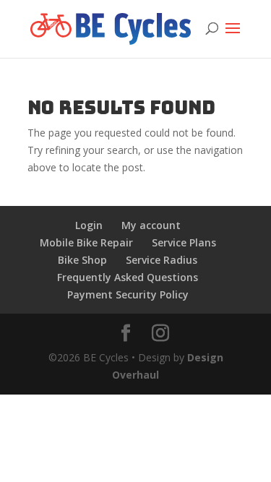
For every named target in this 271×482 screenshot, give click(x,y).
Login (89, 225)
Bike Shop (82, 260)
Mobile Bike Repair (86, 242)
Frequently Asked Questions (127, 277)
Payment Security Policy (128, 294)
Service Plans (184, 242)
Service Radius (161, 260)
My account (151, 225)
